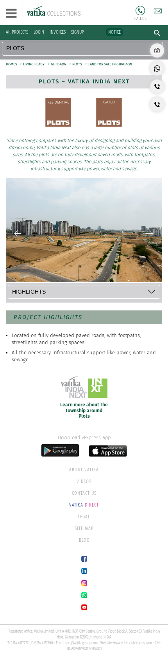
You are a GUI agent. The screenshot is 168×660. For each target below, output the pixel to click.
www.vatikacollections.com (132, 643)
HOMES (12, 64)
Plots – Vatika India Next (84, 81)
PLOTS (77, 64)
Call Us (140, 10)
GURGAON (59, 64)
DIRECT (84, 505)
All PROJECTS (17, 32)
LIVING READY (34, 64)
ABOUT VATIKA (84, 469)
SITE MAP (84, 528)
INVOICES (58, 32)
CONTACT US (84, 493)
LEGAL (84, 516)
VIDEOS (84, 481)
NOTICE (114, 32)
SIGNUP (77, 32)
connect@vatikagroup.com (78, 643)
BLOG (84, 540)
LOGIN (39, 32)
